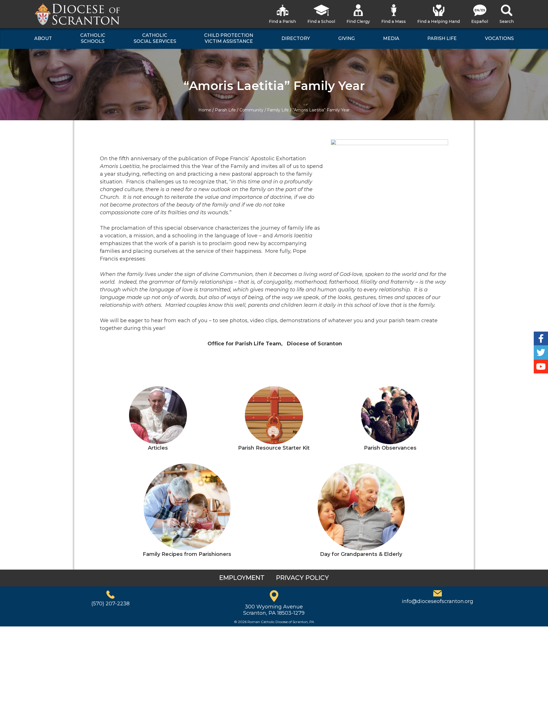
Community (251, 110)
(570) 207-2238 (110, 603)
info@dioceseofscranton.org (437, 601)
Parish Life (225, 110)
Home (204, 110)
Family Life (278, 110)
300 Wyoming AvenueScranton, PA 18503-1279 (274, 610)
